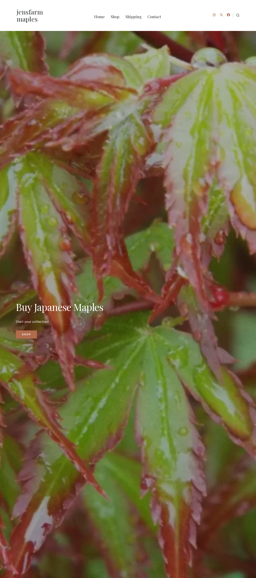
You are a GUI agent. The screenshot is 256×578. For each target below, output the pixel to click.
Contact (154, 16)
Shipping (133, 16)
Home (99, 16)
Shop (115, 16)
